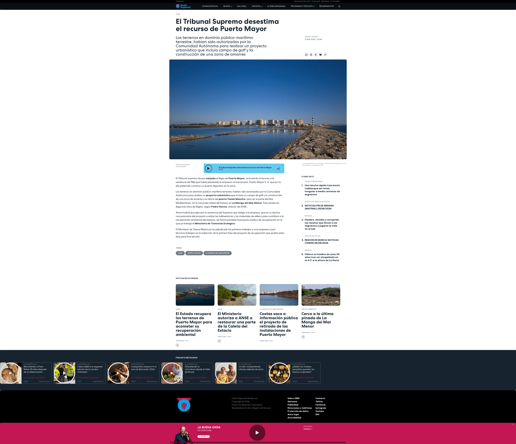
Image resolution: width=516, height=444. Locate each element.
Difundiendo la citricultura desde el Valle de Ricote (197, 369)
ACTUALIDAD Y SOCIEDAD (34, 378)
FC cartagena (335, 1)
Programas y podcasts (302, 6)
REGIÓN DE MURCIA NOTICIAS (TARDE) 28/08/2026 (322, 242)
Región (226, 6)
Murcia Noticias (312, 236)
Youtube (320, 411)
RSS (317, 414)
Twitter (319, 401)
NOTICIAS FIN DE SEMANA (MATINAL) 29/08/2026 (319, 207)
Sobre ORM (293, 398)
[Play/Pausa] (257, 433)
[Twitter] (311, 54)
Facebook (321, 404)
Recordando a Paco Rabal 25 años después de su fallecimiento (35, 369)
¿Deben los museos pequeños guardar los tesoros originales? (303, 369)
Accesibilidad (294, 417)
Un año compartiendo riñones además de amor (251, 368)
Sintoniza (292, 401)
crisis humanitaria (313, 181)
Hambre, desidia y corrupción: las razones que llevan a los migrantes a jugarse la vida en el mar (322, 224)
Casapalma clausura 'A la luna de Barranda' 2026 (143, 368)
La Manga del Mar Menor (217, 253)
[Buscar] (338, 6)
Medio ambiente (309, 309)
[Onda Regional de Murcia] (183, 6)
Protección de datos (298, 411)
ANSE (178, 14)
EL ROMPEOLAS (30, 364)
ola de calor (316, 1)
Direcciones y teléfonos (300, 408)
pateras (308, 216)
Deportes (256, 6)
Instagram (321, 408)
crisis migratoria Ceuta (302, 1)
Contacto (320, 398)
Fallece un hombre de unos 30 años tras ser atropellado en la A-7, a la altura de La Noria (322, 257)
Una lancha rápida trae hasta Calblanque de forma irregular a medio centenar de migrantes (322, 190)
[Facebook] (316, 54)
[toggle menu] (232, 6)
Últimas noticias (210, 6)
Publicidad (293, 404)
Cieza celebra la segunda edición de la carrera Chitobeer (90, 369)
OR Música (307, 429)
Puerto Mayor (194, 253)
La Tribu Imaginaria (276, 6)
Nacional (241, 6)
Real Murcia (325, 1)
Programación (326, 6)
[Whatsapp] (306, 54)
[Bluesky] (320, 54)
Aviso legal (293, 414)
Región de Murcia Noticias (317, 202)
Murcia (308, 250)
